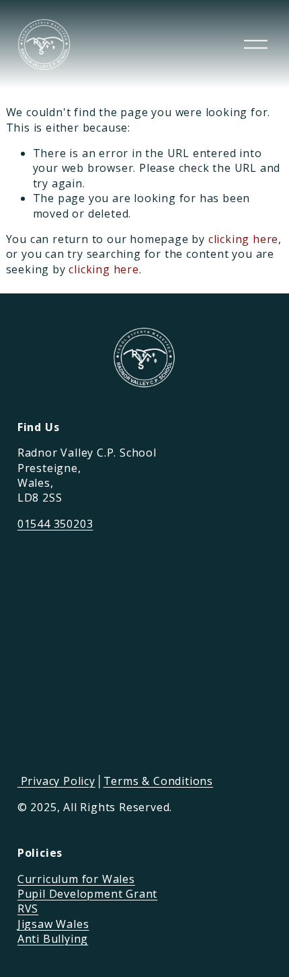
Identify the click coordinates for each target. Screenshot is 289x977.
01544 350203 (55, 523)
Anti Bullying (52, 938)
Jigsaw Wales (53, 924)
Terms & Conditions (158, 781)
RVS (27, 908)
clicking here (243, 239)
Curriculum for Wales (76, 879)
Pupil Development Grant (87, 893)
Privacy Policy (56, 781)
